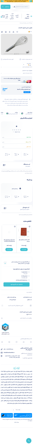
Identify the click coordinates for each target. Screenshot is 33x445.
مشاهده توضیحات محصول (27, 73)
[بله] (2, 342)
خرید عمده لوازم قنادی (27, 297)
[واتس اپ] (24, 342)
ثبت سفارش (29, 300)
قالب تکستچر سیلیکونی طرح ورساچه (24, 240)
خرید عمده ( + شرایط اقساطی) (12, 16)
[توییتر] (9, 342)
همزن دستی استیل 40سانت (26, 312)
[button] (31, 306)
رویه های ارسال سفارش (11, 297)
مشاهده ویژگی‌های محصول (27, 67)
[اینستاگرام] (16, 342)
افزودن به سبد (24, 249)
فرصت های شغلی (6, 16)
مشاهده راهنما (27, 92)
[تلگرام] (31, 342)
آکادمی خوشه (16, 16)
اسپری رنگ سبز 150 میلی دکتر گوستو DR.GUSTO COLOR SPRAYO (9, 240)
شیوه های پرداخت (12, 300)
